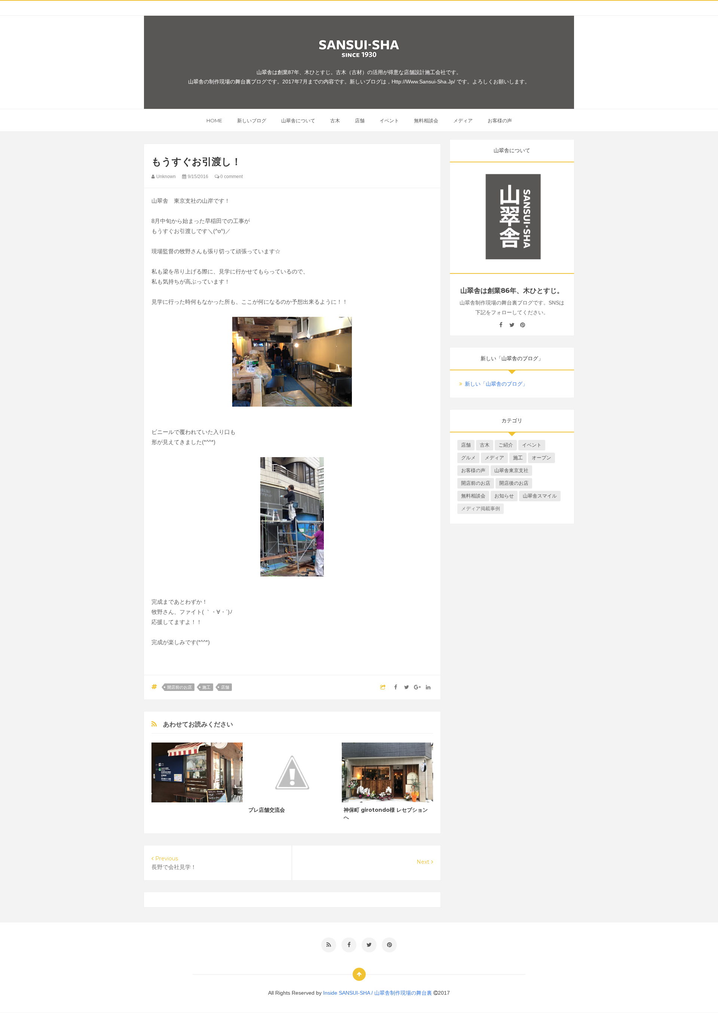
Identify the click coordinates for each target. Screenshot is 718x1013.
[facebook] (501, 325)
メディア (463, 120)
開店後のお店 (513, 483)
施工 (206, 687)
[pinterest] (522, 325)
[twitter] (511, 325)
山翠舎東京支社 (511, 470)
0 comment (231, 176)
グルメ (468, 457)
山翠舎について (298, 120)
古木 (335, 120)
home (214, 120)
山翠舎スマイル (540, 496)
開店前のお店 (179, 687)
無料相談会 (426, 120)
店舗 (360, 120)
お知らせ (504, 496)
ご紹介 (505, 445)
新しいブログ (251, 120)
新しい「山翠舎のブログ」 (496, 384)
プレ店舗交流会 (266, 810)
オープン (541, 457)
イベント (389, 120)
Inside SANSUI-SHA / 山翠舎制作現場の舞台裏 (378, 993)
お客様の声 (500, 120)
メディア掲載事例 (480, 508)
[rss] (328, 944)
